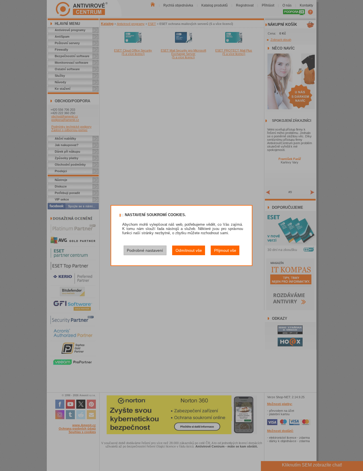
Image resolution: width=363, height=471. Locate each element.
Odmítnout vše (189, 250)
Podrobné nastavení (145, 250)
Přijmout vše (225, 250)
